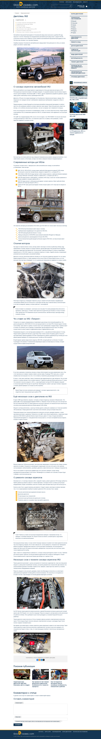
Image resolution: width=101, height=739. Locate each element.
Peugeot (74, 30)
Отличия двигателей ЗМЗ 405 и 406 (77, 115)
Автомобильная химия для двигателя (78, 72)
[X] (44, 660)
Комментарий (19, 702)
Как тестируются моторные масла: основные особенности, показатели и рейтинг (59, 684)
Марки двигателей (77, 13)
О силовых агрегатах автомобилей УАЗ (25, 22)
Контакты (61, 2)
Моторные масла (77, 58)
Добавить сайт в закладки (81, 6)
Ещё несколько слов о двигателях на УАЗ (26, 29)
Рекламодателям (77, 2)
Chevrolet (74, 23)
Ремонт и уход (76, 42)
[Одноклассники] (39, 660)
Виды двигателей (77, 54)
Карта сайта (69, 2)
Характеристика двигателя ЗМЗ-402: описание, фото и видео (22, 683)
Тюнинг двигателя (77, 62)
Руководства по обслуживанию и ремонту (76, 67)
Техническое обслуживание (76, 18)
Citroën (74, 25)
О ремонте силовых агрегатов (23, 30)
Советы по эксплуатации (75, 50)
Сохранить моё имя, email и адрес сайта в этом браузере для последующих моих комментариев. (38, 721)
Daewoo (74, 28)
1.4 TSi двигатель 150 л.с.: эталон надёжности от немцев (78, 132)
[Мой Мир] (41, 660)
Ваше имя (18, 716)
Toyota (74, 32)
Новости (85, 2)
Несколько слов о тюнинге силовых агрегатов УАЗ (28, 32)
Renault (74, 21)
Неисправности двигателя (76, 37)
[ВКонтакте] (37, 660)
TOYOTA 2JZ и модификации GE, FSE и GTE (78, 98)
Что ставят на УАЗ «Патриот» (23, 27)
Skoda (73, 27)
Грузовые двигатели (78, 76)
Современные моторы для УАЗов (24, 24)
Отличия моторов (20, 25)
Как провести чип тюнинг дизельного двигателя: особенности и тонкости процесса (40, 684)
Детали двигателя (77, 45)
